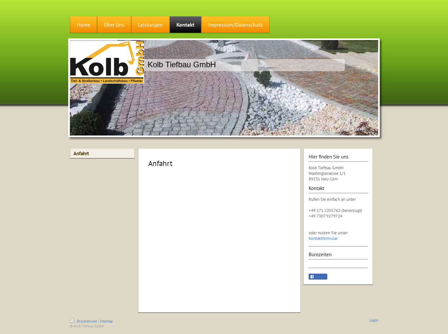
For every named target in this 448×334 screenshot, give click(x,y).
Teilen (320, 277)
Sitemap (106, 321)
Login (374, 320)
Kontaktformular (323, 238)
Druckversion (87, 321)
